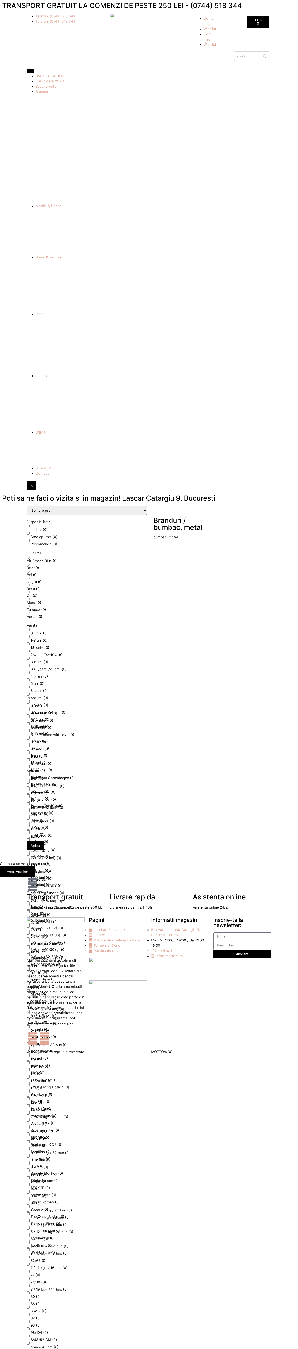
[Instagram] (44, 1038)
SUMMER (43, 468)
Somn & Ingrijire (49, 257)
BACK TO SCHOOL (51, 76)
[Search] (264, 56)
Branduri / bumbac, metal (177, 524)
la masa (42, 376)
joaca (40, 314)
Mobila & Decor (48, 206)
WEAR (41, 432)
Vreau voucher (17, 871)
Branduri (42, 91)
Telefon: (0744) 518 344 (55, 16)
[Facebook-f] (32, 1038)
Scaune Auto (46, 86)
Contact (42, 473)
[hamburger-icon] (30, 71)
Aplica (35, 845)
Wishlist (210, 29)
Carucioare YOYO (50, 81)
